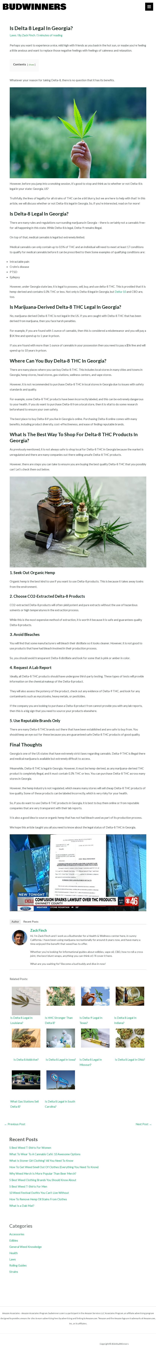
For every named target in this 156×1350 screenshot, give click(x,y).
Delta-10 (120, 291)
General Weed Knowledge (25, 1246)
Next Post (144, 1124)
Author (15, 921)
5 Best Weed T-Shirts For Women (30, 1147)
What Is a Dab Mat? (21, 1205)
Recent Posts (30, 921)
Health (13, 1253)
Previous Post (14, 1124)
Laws (13, 35)
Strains (13, 1271)
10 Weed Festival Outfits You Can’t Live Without (39, 1192)
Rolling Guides (18, 1265)
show (31, 64)
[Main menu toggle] (149, 7)
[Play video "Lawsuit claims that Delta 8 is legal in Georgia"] (78, 872)
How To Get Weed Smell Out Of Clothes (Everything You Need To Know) (54, 1167)
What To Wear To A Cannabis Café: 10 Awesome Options (44, 1154)
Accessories (16, 1234)
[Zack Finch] (19, 937)
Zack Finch (38, 930)
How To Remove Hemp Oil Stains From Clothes (38, 1199)
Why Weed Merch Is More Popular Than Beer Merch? (42, 1173)
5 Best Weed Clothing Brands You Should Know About (42, 1180)
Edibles (13, 1240)
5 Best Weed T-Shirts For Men (28, 1186)
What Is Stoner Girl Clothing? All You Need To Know (41, 1160)
